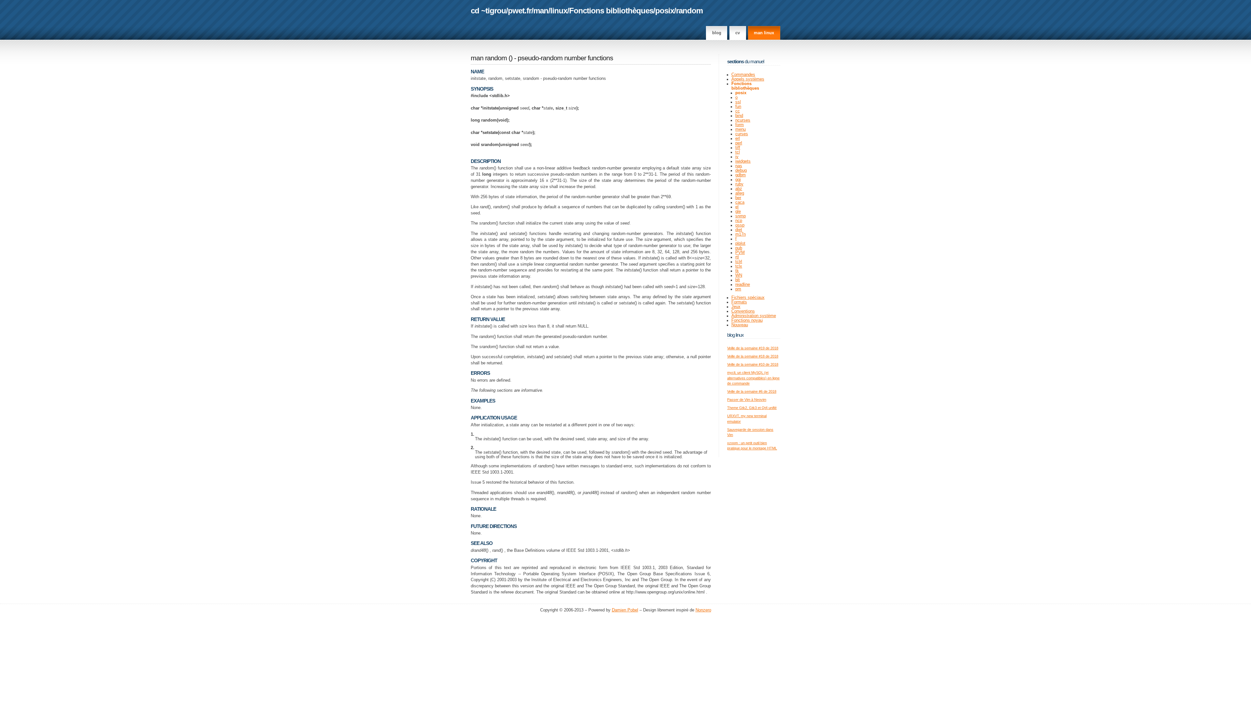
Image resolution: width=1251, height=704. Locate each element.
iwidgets (743, 161)
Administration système (753, 316)
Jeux (736, 306)
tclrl (738, 261)
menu (740, 129)
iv (737, 156)
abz (738, 188)
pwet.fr (519, 10)
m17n (740, 234)
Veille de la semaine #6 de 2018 (751, 391)
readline (742, 284)
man (540, 10)
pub (738, 248)
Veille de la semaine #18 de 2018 (752, 356)
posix (664, 10)
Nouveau (739, 325)
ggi (738, 179)
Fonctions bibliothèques (611, 10)
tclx (738, 266)
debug (741, 170)
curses (741, 134)
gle (738, 211)
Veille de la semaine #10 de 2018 (752, 364)
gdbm (740, 175)
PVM (740, 252)
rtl (737, 257)
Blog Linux (735, 335)
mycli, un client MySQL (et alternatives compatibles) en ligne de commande (753, 378)
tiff (737, 147)
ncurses (742, 120)
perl (738, 143)
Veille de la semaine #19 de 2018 (752, 348)
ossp (739, 225)
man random (489, 58)
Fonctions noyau (747, 320)
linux (558, 10)
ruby (739, 184)
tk (737, 271)
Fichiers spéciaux (748, 297)
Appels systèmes (747, 79)
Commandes (743, 74)
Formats (739, 302)
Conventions (743, 311)
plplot (740, 243)
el (737, 207)
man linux (764, 33)
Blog (716, 33)
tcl (737, 152)
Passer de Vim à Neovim (746, 400)
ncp (738, 220)
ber (738, 198)
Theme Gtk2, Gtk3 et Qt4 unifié (752, 408)
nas (738, 166)
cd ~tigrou (488, 10)
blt (737, 280)
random (689, 10)
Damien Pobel (625, 610)
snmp (740, 216)
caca (739, 202)
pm (738, 289)
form (739, 125)
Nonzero (703, 610)
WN (738, 275)
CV (737, 33)
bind (739, 115)
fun (738, 106)
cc (737, 111)
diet (738, 229)
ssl (738, 102)
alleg (739, 193)
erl (737, 138)
